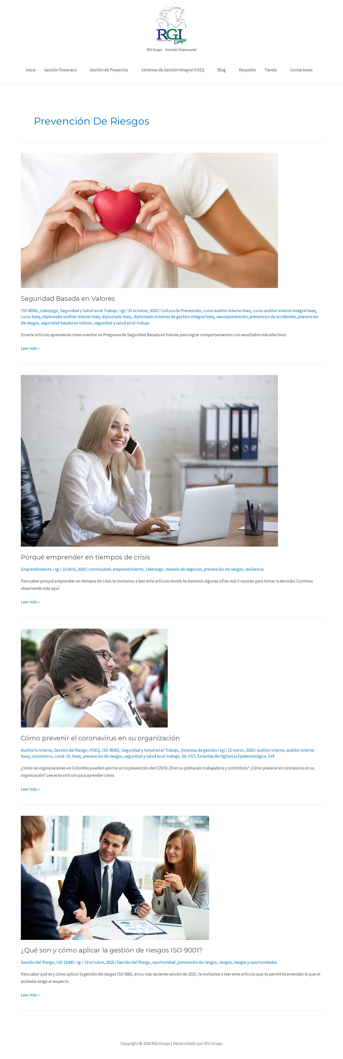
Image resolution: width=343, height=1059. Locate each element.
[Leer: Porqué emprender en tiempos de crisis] (149, 460)
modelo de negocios (183, 569)
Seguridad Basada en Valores (68, 299)
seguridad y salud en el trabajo (121, 323)
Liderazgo (49, 310)
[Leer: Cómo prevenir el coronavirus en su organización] (94, 677)
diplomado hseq (117, 316)
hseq (76, 756)
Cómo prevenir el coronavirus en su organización (100, 738)
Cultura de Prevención (181, 310)
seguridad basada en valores (66, 323)
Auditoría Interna (36, 750)
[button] (171, 81)
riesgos (225, 962)
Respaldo (247, 70)
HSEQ (94, 750)
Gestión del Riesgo (70, 750)
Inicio (31, 70)
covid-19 (62, 756)
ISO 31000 (65, 962)
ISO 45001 (29, 310)
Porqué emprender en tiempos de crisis (85, 557)
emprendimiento (128, 569)
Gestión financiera (60, 70)
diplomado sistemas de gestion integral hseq (174, 316)
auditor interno (270, 750)
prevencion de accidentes (273, 316)
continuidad (100, 569)
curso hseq (30, 316)
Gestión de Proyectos (109, 70)
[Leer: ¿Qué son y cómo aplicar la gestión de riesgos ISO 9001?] (115, 877)
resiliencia (254, 569)
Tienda (270, 70)
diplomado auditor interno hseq (71, 316)
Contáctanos (301, 70)
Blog (221, 70)
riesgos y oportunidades (255, 962)
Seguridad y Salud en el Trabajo (88, 310)
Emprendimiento (36, 569)
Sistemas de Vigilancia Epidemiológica (231, 756)
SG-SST (188, 756)
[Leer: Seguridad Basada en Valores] (149, 220)
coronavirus (42, 756)
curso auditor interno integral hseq (284, 310)
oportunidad (164, 962)
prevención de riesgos (223, 569)
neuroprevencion (232, 316)
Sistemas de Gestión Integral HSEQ (172, 70)
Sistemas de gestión (199, 750)
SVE (271, 756)
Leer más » (30, 348)
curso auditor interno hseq (227, 310)
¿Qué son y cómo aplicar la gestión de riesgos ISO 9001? (112, 950)
